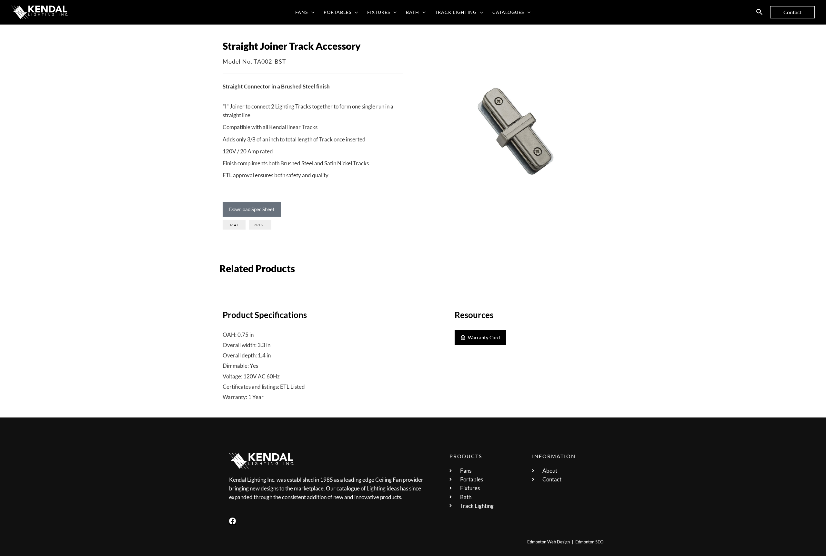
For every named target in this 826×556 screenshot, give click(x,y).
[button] (311, 12)
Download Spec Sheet (252, 209)
